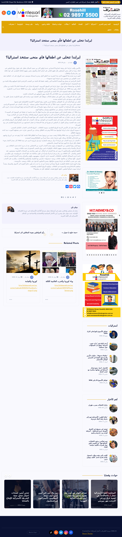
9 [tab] (98, 254)
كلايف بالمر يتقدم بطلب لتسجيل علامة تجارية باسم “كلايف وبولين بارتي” (97, 457)
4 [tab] (109, 254)
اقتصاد (80, 24)
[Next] (9, 475)
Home (78, 45)
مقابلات (116, 30)
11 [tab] (93, 254)
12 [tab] (91, 254)
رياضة (37, 24)
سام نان (70, 62)
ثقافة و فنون (46, 24)
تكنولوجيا (20, 24)
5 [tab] (107, 254)
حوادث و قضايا (57, 24)
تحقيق (109, 30)
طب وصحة (29, 24)
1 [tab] (103, 192)
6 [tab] (104, 254)
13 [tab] (89, 254)
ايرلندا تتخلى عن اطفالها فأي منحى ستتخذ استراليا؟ (60, 45)
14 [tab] (87, 254)
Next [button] (115, 180)
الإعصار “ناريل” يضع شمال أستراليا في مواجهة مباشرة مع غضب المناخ (98, 370)
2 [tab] (101, 192)
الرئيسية (116, 24)
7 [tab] (102, 254)
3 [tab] (99, 192)
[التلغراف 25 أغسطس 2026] (102, 82)
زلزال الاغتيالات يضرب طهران (98, 405)
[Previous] (5, 475)
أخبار (86, 24)
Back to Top (32, 532)
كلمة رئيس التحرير (105, 24)
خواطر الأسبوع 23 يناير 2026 (98, 380)
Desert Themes (87, 533)
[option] (104, 494)
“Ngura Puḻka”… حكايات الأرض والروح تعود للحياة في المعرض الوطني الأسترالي (97, 357)
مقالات (66, 24)
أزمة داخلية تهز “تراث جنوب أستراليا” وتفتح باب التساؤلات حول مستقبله (98, 345)
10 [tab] (96, 254)
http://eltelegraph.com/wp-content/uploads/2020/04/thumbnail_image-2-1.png (23, 288)
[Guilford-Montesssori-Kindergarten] (102, 138)
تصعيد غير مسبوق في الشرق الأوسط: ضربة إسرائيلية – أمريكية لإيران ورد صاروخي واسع (97, 431)
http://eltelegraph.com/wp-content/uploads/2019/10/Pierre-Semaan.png (62, 288)
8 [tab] (100, 254)
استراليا (93, 24)
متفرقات (11, 24)
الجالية (74, 24)
